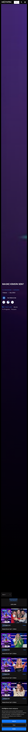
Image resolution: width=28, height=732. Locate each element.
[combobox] (6, 594)
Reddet (14, 729)
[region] (14, 719)
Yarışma (16, 290)
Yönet (14, 725)
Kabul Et (14, 721)
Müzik (16, 307)
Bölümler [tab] (13, 600)
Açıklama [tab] (13, 604)
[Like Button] (8, 302)
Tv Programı (6, 309)
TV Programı (6, 290)
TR (16, 2)
